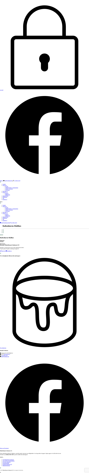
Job (3, 198)
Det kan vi (5, 185)
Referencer (5, 197)
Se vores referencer (6, 462)
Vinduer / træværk (9, 188)
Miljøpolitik (7, 194)
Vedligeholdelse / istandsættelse (11, 187)
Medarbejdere (5, 196)
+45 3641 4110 (17, 180)
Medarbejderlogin (6, 465)
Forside (4, 184)
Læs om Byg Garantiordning (8, 460)
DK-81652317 (7, 354)
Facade (6, 186)
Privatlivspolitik (6, 463)
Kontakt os (5, 199)
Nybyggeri (7, 190)
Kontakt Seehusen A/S (7, 464)
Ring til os (3, 251)
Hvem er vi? (5, 192)
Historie (6, 193)
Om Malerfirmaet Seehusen (8, 459)
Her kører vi (5, 191)
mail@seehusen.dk (8, 180)
